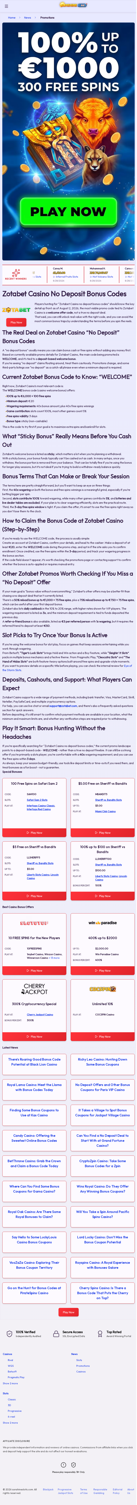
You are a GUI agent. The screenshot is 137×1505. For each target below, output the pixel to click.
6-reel (11, 1416)
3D (9, 1405)
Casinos (7, 1354)
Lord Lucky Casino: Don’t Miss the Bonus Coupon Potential (102, 1239)
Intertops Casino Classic (41, 805)
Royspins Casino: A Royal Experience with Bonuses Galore (102, 1265)
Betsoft (12, 1371)
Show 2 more (10, 1383)
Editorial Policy (117, 1491)
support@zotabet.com (63, 706)
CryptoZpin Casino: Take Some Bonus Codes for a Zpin (102, 1163)
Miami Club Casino (105, 811)
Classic (12, 1399)
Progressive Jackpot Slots (65, 1491)
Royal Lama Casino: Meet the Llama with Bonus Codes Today (34, 1087)
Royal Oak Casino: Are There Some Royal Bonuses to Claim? (34, 1214)
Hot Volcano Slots (92, 276)
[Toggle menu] (6, 6)
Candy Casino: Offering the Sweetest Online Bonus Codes (34, 1138)
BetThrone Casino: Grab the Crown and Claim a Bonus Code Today (34, 1163)
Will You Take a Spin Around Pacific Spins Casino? (102, 1214)
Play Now (16, 322)
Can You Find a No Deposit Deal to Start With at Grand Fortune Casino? (103, 1140)
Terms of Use (84, 1491)
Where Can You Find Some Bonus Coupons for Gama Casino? (34, 1188)
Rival (10, 1360)
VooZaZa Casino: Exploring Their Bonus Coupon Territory (34, 1265)
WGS (11, 1365)
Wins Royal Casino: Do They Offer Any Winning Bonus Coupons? (103, 1188)
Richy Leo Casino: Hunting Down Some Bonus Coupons (102, 1061)
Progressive (15, 1411)
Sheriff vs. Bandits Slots (108, 800)
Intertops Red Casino (39, 809)
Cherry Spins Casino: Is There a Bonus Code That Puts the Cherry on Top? (102, 1293)
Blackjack (48, 1489)
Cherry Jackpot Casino (40, 1014)
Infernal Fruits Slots (56, 276)
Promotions (83, 1365)
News (27, 17)
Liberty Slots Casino (38, 874)
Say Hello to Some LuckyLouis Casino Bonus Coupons (34, 1239)
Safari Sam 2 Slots (37, 800)
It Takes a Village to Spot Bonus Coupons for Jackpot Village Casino (102, 1112)
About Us (130, 1491)
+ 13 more (54, 957)
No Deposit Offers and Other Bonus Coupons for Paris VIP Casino (102, 1087)
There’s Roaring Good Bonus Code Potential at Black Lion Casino (34, 1061)
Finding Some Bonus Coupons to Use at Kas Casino (34, 1112)
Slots (79, 1360)
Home (12, 17)
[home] (73, 9)
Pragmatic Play (16, 1377)
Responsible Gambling (100, 1491)
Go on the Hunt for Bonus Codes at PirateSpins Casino (34, 1290)
